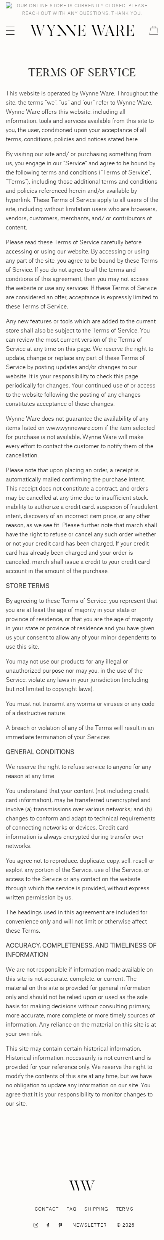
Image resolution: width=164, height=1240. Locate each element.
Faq (71, 1208)
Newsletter (89, 1224)
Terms (124, 1208)
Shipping (96, 1208)
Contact (47, 1208)
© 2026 (126, 1224)
